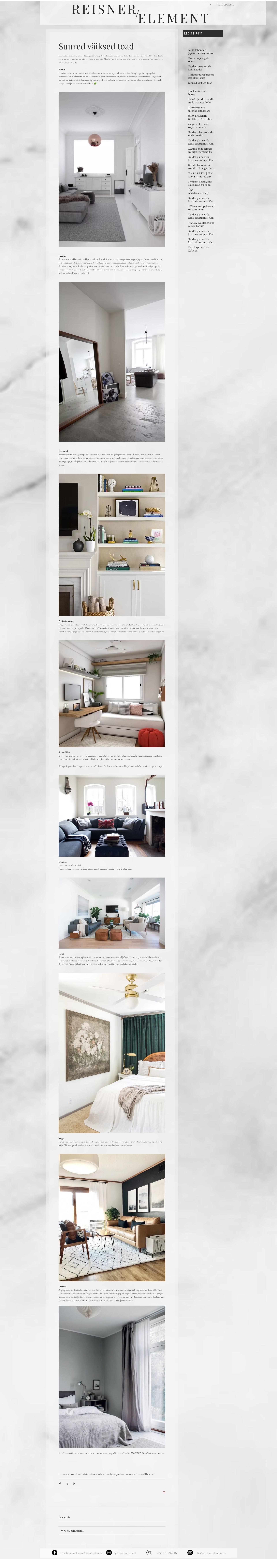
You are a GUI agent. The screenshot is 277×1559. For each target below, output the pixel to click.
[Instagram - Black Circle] (109, 1552)
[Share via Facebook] (60, 1483)
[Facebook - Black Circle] (54, 1552)
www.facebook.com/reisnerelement (82, 1553)
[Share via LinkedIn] (74, 1483)
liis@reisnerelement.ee (212, 1553)
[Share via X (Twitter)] (67, 1483)
